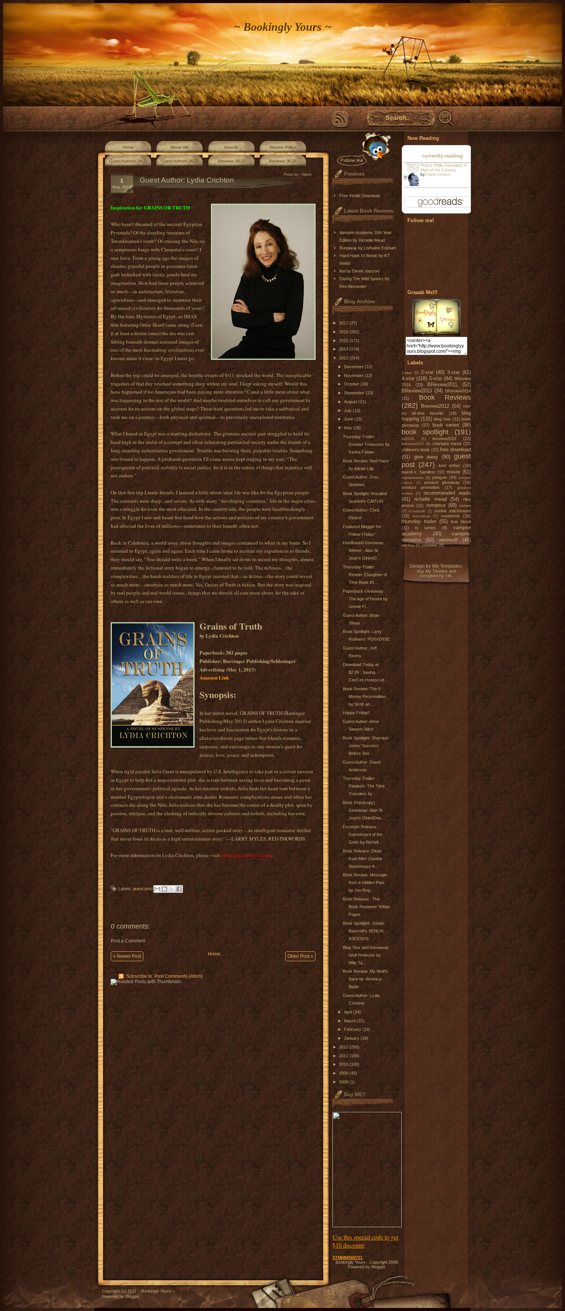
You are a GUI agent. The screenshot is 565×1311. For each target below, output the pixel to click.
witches (408, 545)
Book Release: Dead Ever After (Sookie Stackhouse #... (362, 859)
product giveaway (442, 482)
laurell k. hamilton (418, 472)
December (354, 366)
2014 (344, 349)
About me (179, 147)
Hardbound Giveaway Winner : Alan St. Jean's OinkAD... (363, 550)
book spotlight (425, 432)
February (353, 1029)
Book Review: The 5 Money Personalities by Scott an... (364, 696)
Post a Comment (128, 941)
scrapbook (417, 511)
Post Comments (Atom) (179, 976)
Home (128, 147)
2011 (344, 1055)
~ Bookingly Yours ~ (282, 26)
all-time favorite (428, 413)
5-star (435, 378)
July (348, 410)
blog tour (442, 419)
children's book (416, 449)
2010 (344, 1064)
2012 (344, 1047)
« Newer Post (127, 956)
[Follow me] (362, 148)
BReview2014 (458, 391)
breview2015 (444, 438)
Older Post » (300, 956)
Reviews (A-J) (231, 161)
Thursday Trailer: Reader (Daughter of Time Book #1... (365, 575)
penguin (439, 477)
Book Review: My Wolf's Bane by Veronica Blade (365, 979)
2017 (344, 323)
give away (426, 457)
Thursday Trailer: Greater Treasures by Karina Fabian (366, 444)
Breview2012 (435, 406)
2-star (427, 372)
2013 (344, 358)
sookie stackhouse (452, 510)
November (354, 375)
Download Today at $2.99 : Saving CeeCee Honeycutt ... (366, 672)
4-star (408, 378)
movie (453, 472)
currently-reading (442, 156)
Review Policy (283, 147)
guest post (143, 888)
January (352, 1038)
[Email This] (157, 889)
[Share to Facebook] (179, 889)
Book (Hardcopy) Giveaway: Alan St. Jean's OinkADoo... (364, 810)
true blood (461, 521)
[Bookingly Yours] (436, 334)
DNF (467, 406)
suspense (450, 515)
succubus (421, 516)
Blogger (378, 1266)
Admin (307, 174)
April (348, 1012)
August (351, 401)
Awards (231, 147)
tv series (425, 527)
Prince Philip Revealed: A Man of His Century (443, 167)
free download (455, 449)
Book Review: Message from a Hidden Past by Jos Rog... (365, 882)
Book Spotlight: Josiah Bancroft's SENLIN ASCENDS (363, 931)
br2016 (408, 439)
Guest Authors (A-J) (128, 161)
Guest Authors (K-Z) (180, 161)
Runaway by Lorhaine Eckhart (367, 248)
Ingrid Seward (438, 174)
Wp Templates (447, 566)
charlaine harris (447, 443)
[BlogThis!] (164, 889)
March (350, 1021)
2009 (344, 1073)
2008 (344, 1082)
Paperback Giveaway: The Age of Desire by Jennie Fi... (365, 599)
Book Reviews (445, 397)
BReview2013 (417, 391)
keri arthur (449, 465)
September (355, 392)
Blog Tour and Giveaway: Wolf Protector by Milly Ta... (366, 955)
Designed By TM (435, 575)
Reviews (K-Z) (282, 161)
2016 (344, 331)
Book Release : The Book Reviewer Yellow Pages (366, 907)
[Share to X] (172, 889)
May (348, 427)
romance (435, 505)
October (352, 384)
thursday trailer (419, 521)
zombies (429, 545)
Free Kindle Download (359, 195)
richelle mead (430, 499)
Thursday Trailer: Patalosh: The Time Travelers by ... (364, 786)
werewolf (448, 540)
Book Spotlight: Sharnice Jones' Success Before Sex (365, 746)
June (349, 419)
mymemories (413, 477)
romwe (465, 505)
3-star (453, 372)
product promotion (420, 487)
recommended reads (447, 493)
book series (446, 425)
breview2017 (413, 444)
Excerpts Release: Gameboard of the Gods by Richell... (362, 834)
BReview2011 (442, 384)
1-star (407, 373)
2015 (344, 340)
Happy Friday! (356, 712)
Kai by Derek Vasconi (359, 271)
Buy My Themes (432, 571)
